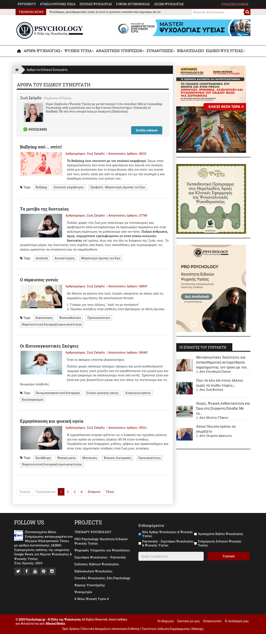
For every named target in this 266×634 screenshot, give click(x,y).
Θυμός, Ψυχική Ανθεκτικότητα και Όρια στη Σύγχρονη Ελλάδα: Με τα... (223, 408)
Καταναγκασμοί (32, 399)
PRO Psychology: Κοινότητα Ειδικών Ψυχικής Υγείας (101, 541)
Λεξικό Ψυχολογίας (169, 4)
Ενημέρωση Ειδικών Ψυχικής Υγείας (219, 543)
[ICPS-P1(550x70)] (182, 27)
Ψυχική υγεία (66, 458)
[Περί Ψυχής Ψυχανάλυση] (211, 198)
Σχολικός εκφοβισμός (69, 187)
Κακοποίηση (44, 318)
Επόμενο (94, 492)
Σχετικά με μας (188, 621)
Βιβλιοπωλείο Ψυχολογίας (93, 571)
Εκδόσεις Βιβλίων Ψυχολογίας (96, 564)
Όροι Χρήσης (71, 629)
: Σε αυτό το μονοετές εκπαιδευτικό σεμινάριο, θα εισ (105, 12)
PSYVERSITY (27, 4)
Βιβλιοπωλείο (190, 50)
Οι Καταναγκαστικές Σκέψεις (49, 346)
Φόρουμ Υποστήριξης (89, 585)
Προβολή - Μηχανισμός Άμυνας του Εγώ (117, 187)
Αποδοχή (42, 258)
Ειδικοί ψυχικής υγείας (102, 393)
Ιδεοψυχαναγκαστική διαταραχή (58, 393)
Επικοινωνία (212, 621)
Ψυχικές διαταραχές (118, 458)
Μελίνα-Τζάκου (217, 418)
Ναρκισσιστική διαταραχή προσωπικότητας (52, 324)
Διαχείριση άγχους (138, 393)
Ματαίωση (89, 458)
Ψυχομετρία (83, 592)
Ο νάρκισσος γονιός (39, 279)
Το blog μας (165, 621)
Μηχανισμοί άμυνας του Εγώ (100, 258)
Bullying (41, 187)
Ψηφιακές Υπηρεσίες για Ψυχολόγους (102, 550)
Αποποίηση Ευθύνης (126, 629)
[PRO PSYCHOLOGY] (211, 288)
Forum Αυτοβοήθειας (133, 4)
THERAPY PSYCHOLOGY (92, 532)
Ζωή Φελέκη (214, 390)
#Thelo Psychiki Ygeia (57, 4)
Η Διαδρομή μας (237, 621)
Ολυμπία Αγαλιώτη (219, 436)
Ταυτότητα (149, 629)
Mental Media (55, 623)
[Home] (16, 69)
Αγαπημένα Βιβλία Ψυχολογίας (220, 534)
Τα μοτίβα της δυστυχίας (44, 209)
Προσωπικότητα (98, 318)
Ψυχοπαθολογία (70, 318)
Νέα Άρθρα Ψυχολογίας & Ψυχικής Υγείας (167, 534)
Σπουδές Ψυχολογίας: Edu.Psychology (102, 578)
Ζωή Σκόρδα (31, 97)
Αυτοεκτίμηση (64, 258)
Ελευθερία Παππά (218, 371)
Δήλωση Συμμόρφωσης (174, 629)
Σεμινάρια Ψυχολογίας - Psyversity (100, 557)
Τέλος (110, 492)
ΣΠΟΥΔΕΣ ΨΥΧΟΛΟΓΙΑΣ (96, 4)
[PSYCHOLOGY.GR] (50, 30)
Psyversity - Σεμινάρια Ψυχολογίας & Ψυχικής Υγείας (168, 543)
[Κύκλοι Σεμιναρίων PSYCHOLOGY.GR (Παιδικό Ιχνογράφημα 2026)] (211, 109)
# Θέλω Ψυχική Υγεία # (91, 599)
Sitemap (197, 629)
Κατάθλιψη (43, 458)
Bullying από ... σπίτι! (41, 146)
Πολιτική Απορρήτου (95, 629)
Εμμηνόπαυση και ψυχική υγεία (51, 421)
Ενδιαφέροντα (152, 525)
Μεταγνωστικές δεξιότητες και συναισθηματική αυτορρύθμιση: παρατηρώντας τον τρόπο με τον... (222, 362)
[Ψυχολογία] (19, 51)
